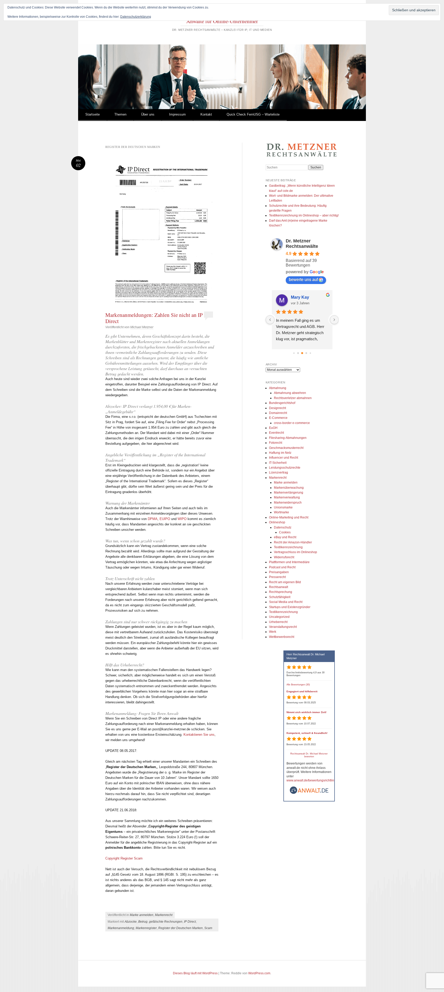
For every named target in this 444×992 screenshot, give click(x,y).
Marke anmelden (141, 915)
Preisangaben (279, 572)
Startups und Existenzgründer (289, 607)
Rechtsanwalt (278, 587)
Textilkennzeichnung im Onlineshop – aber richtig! (304, 215)
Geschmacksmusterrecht (286, 448)
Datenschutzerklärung (135, 16)
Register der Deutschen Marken (180, 928)
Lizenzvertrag (278, 472)
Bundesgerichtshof (282, 403)
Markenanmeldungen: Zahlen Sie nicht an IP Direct (154, 318)
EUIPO (165, 519)
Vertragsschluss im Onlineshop (295, 552)
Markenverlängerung (288, 492)
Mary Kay (300, 297)
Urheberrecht (278, 622)
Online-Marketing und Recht (288, 517)
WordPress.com (259, 973)
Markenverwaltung (287, 497)
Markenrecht (163, 915)
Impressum (177, 114)
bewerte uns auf (303, 279)
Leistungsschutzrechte (284, 467)
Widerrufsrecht (284, 557)
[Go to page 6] (298, 353)
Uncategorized (279, 617)
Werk (272, 632)
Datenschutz (282, 527)
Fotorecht (275, 443)
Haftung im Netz (280, 453)
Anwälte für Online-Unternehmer (222, 21)
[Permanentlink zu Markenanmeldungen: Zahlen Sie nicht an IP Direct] (161, 233)
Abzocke (131, 921)
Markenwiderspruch (288, 502)
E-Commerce (278, 418)
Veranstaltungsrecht (283, 627)
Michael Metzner (141, 327)
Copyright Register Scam (124, 858)
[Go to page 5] (293, 353)
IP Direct (190, 921)
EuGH (273, 428)
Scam (208, 928)
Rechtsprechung (280, 592)
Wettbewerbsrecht (281, 637)
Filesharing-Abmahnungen (288, 438)
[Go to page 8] (306, 353)
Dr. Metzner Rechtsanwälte (302, 243)
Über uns (147, 114)
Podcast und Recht (282, 567)
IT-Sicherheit (277, 463)
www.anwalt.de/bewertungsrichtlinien (312, 780)
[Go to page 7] (302, 353)
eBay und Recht (285, 537)
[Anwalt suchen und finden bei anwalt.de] (309, 793)
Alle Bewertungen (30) (298, 684)
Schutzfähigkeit (279, 597)
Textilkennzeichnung (288, 547)
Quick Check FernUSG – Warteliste (253, 114)
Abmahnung (277, 388)
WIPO (182, 519)
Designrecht (277, 408)
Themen (120, 114)
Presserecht (277, 577)
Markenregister (146, 928)
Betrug (142, 921)
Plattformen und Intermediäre (289, 562)
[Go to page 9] (310, 353)
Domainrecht (278, 413)
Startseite (92, 114)
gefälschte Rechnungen (165, 921)
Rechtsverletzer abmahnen (293, 398)
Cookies (285, 532)
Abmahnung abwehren (290, 393)
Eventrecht (276, 432)
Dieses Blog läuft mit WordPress (195, 973)
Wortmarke (281, 512)
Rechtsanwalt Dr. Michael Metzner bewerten (309, 755)
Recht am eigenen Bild (285, 582)
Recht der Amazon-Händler (293, 542)
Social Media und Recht (285, 602)
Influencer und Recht (283, 457)
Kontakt (206, 114)
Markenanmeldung (121, 928)
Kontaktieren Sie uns (199, 734)
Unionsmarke (283, 507)
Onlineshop (277, 522)
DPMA (153, 519)
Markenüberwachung (289, 487)
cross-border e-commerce (292, 423)
